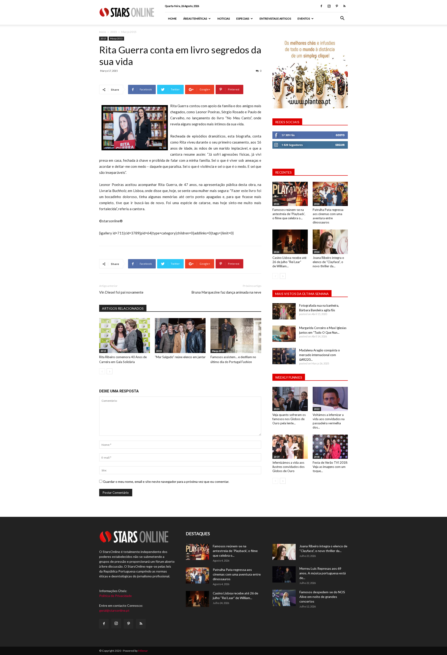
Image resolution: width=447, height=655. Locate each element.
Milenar (143, 650)
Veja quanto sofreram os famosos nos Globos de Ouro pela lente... (289, 419)
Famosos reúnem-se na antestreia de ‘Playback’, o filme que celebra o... (288, 214)
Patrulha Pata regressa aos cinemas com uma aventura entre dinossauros (237, 574)
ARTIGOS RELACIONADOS (123, 308)
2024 (276, 409)
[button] (342, 19)
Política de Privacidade (115, 596)
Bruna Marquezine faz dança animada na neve (226, 292)
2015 (113, 32)
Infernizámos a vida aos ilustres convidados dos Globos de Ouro (288, 467)
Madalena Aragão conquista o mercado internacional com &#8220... (319, 354)
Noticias (223, 18)
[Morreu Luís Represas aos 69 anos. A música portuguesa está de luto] (284, 574)
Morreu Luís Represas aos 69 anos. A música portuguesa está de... (322, 573)
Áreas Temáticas (195, 18)
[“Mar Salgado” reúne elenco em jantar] (180, 335)
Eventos (304, 18)
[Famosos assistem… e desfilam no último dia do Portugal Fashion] (235, 335)
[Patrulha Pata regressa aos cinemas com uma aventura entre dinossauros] (330, 194)
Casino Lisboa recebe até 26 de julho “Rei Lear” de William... (289, 262)
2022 (317, 409)
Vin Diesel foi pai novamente (121, 292)
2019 (276, 456)
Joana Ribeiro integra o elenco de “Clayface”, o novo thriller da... (328, 262)
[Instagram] (328, 6)
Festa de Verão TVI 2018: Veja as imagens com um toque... (330, 467)
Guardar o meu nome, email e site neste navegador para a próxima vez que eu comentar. (166, 482)
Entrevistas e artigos (275, 18)
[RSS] (344, 6)
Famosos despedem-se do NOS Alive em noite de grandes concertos (322, 596)
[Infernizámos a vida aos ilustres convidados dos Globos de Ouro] (290, 447)
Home (172, 18)
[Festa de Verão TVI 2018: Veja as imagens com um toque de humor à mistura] (330, 447)
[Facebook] (321, 6)
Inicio (102, 32)
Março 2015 (116, 38)
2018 (317, 456)
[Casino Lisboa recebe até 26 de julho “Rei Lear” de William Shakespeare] (290, 242)
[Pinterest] (336, 6)
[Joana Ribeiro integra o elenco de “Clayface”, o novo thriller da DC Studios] (330, 242)
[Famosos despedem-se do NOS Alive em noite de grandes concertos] (284, 598)
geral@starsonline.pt (114, 610)
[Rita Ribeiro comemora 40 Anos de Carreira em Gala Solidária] (124, 335)
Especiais (242, 18)
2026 (276, 203)
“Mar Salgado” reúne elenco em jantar (180, 357)
